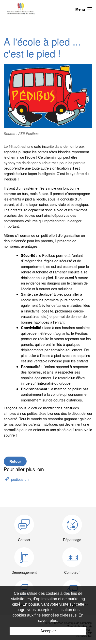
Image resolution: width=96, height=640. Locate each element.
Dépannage (72, 539)
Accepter (48, 631)
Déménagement (24, 572)
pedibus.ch (20, 479)
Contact (24, 539)
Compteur (72, 572)
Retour (15, 461)
